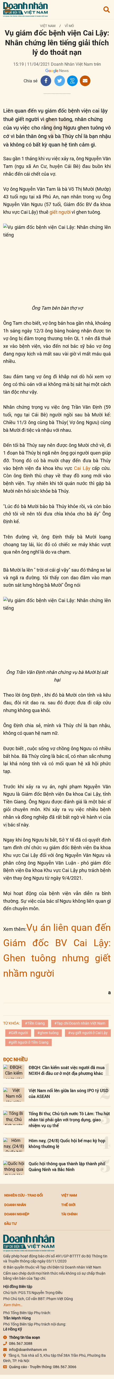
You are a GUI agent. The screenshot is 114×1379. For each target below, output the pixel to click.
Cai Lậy (82, 468)
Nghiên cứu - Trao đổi (23, 1195)
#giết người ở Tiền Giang (28, 1042)
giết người (60, 212)
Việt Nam (47, 26)
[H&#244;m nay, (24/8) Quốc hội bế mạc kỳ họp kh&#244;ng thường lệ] (13, 1145)
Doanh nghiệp (16, 1214)
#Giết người (18, 1033)
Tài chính (69, 1214)
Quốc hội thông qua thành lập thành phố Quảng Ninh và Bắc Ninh (67, 1166)
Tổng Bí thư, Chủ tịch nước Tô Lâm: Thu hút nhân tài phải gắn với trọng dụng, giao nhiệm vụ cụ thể (69, 1119)
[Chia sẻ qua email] (85, 80)
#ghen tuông (48, 1033)
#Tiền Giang (35, 1023)
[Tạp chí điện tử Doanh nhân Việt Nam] (25, 8)
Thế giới (68, 1204)
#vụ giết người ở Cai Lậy (88, 1033)
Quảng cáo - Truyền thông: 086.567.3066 (42, 1367)
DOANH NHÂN (15, 1204)
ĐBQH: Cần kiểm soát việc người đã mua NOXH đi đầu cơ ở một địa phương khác (67, 1070)
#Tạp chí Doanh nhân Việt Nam (79, 1023)
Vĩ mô (69, 26)
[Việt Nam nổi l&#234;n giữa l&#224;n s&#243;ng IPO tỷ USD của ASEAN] (13, 1095)
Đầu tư (10, 1223)
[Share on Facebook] (46, 80)
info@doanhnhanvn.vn (28, 1349)
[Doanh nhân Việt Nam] (28, 1242)
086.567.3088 (20, 1343)
